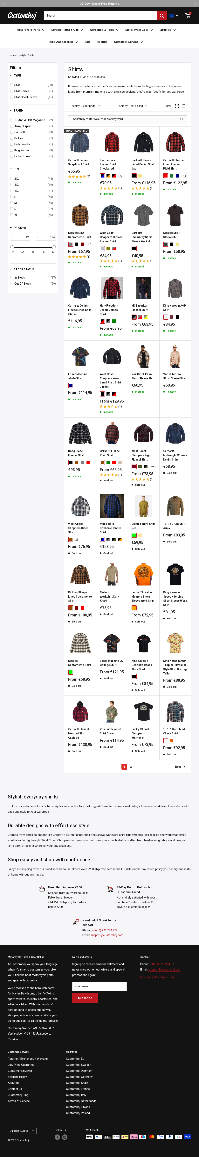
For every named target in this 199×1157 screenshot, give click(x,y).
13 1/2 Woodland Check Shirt (174, 731)
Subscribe (85, 998)
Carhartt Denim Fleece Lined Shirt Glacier (79, 310)
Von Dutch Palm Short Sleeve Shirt (143, 376)
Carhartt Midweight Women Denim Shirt (175, 455)
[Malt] (120, 462)
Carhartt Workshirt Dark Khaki (109, 596)
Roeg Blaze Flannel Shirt (76, 453)
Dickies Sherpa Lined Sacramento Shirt (80, 596)
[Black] (134, 176)
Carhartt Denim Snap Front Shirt (78, 162)
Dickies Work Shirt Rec (143, 526)
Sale (88, 42)
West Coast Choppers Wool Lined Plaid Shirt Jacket (110, 380)
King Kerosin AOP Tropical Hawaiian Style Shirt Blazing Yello (175, 667)
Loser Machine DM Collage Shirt (112, 663)
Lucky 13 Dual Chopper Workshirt (140, 733)
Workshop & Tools (102, 30)
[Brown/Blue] (70, 539)
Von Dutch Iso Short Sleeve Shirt (174, 376)
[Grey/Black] (108, 394)
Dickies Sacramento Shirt (79, 663)
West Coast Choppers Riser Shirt (78, 528)
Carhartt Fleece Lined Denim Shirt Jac (143, 164)
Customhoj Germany (79, 1077)
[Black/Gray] (134, 317)
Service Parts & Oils (65, 30)
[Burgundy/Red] (134, 466)
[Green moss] (134, 535)
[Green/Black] (146, 466)
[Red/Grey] (114, 248)
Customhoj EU (75, 1058)
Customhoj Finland (78, 1107)
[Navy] (177, 176)
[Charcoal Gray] (166, 244)
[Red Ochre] (166, 176)
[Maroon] (82, 244)
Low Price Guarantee (21, 1064)
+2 (184, 175)
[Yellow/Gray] (146, 317)
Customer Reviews (20, 1071)
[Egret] (70, 672)
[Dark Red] (171, 317)
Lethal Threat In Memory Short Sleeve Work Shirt (143, 596)
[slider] (12, 247)
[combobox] (100, 15)
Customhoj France (78, 1089)
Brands (102, 42)
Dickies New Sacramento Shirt (79, 235)
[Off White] (166, 317)
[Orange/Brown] (171, 740)
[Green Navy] (140, 466)
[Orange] (134, 608)
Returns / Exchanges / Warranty (28, 1058)
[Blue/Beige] (102, 248)
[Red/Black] (114, 176)
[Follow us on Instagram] (64, 1137)
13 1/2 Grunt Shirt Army (174, 526)
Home (11, 55)
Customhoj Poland (78, 1113)
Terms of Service (19, 1101)
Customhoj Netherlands (81, 1101)
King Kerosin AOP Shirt (174, 307)
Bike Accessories (61, 42)
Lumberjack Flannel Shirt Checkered (108, 164)
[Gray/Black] (108, 321)
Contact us (15, 1089)
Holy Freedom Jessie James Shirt (109, 310)
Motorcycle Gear (136, 30)
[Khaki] (140, 176)
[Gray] (70, 244)
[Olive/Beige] (108, 248)
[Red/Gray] (140, 317)
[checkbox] (33, 85)
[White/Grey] (76, 539)
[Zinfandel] (82, 672)
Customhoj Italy (76, 1095)
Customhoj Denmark (79, 1071)
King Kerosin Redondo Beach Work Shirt (142, 665)
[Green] (114, 321)
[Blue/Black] (102, 176)
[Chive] (171, 176)
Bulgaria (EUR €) (19, 1130)
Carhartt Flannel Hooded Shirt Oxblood (78, 733)
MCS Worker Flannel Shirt (140, 307)
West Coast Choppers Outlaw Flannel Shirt (111, 237)
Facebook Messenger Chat (157, 977)
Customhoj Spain (77, 1083)
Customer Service (126, 42)
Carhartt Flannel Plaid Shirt (110, 453)
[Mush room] (76, 672)
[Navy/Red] (166, 740)
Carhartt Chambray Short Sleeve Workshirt (143, 237)
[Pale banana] (140, 535)
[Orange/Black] (108, 176)
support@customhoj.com (107, 935)
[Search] (162, 15)
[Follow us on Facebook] (57, 1137)
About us (13, 1083)
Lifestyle (165, 30)
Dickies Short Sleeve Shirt (172, 235)
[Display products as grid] (177, 106)
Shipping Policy (17, 1077)
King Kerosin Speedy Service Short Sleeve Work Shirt (175, 599)
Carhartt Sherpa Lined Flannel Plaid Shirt (173, 164)
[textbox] (21, 237)
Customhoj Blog (18, 1095)
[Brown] (76, 462)
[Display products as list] (183, 106)
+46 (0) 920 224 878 (104, 930)
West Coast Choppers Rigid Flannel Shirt (141, 455)
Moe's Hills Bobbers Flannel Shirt (110, 528)
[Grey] (82, 462)
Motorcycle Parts (28, 30)
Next (178, 766)
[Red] (88, 462)
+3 (121, 175)
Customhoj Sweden (78, 1064)
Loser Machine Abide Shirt (77, 376)
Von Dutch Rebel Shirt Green (110, 731)
